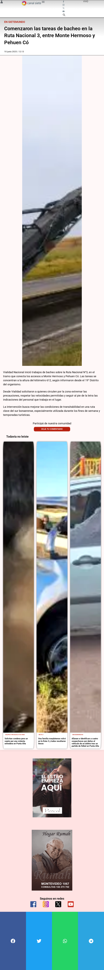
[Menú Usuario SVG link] (1, 2)
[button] (13, 941)
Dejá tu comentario (52, 429)
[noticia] (18, 587)
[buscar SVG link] (64, 15)
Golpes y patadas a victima (15, 734)
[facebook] (33, 904)
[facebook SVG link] (63, 2)
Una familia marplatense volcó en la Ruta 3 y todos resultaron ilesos (52, 741)
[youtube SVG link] (63, 11)
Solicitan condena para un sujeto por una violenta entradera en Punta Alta (16, 741)
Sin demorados (77, 734)
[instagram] (46, 904)
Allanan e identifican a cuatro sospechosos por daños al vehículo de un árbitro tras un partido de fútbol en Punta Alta (85, 742)
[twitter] (58, 904)
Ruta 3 (41, 734)
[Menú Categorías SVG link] (43, 2)
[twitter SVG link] (63, 8)
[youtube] (70, 904)
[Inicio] (31, 3)
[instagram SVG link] (63, 5)
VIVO (85, 1)
